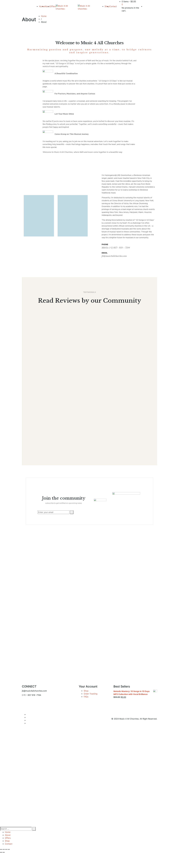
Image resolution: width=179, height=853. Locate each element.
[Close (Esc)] (1, 849)
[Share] (4, 849)
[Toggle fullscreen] (6, 849)
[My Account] (144, 6)
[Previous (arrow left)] (1, 852)
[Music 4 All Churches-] (67, 7)
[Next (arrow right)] (4, 852)
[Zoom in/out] (9, 849)
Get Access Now (33, 801)
